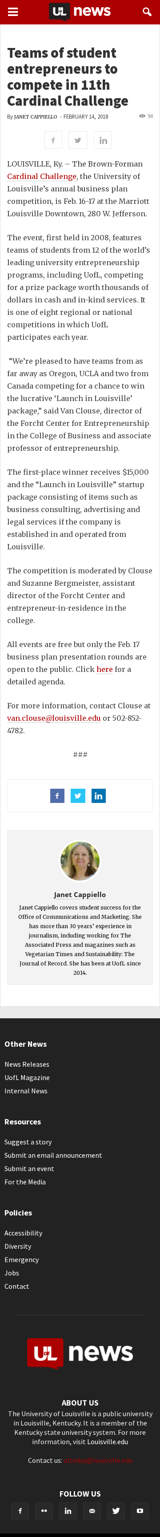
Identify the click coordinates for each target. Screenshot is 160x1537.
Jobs (11, 1272)
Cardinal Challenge (41, 176)
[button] (147, 12)
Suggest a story (28, 1141)
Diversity (17, 1246)
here (104, 669)
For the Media (25, 1181)
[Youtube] (140, 1511)
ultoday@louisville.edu (98, 1460)
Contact (16, 1286)
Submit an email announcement (53, 1155)
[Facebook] (20, 1511)
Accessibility (23, 1232)
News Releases (26, 1064)
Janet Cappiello (35, 117)
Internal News (26, 1090)
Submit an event (29, 1168)
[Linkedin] (68, 1511)
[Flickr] (44, 1511)
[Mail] (92, 1511)
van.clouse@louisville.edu (54, 718)
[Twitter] (116, 1511)
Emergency (21, 1259)
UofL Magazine (27, 1077)
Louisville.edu (107, 1441)
